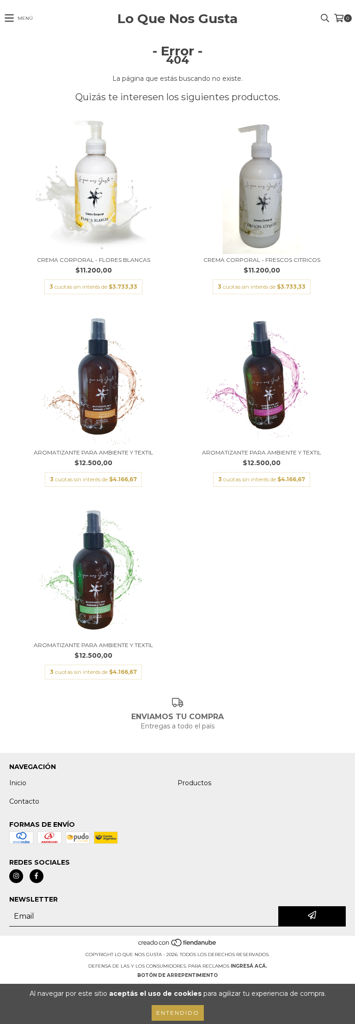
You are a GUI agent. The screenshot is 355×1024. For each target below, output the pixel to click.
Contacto (24, 801)
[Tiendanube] (177, 945)
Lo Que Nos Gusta (177, 18)
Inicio (17, 783)
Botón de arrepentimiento (177, 975)
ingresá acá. (249, 966)
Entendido (177, 1012)
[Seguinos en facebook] (36, 876)
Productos (194, 783)
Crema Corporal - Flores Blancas (93, 259)
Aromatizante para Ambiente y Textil (93, 452)
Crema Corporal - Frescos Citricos (261, 259)
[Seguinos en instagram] (16, 876)
